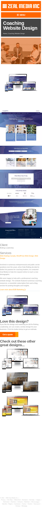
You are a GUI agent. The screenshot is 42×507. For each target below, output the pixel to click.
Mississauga (35, 502)
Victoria (17, 506)
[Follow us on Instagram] (11, 462)
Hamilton (13, 502)
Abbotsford (17, 500)
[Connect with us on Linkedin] (11, 448)
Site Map (9, 500)
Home (5, 33)
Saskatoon (17, 504)
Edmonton (6, 502)
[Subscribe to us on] (31, 462)
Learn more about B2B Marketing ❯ (13, 289)
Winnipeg (24, 506)
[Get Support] (11, 491)
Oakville (4, 504)
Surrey (24, 504)
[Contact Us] (31, 491)
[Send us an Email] (31, 477)
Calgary (38, 500)
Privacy (3, 500)
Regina (10, 504)
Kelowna (20, 502)
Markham (27, 502)
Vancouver (37, 504)
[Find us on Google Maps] (11, 477)
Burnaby (31, 500)
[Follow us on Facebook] (31, 448)
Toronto (30, 504)
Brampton (25, 500)
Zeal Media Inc (13, 498)
